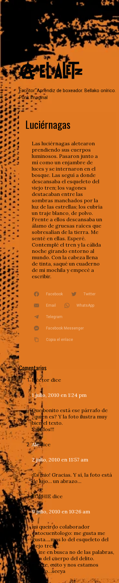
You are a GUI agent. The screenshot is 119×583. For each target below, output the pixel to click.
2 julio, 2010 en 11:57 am (60, 459)
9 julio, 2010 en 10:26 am (61, 511)
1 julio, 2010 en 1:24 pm (59, 395)
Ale (35, 444)
